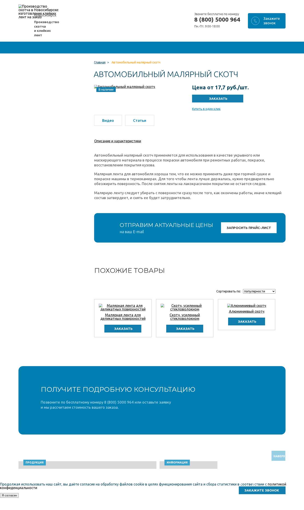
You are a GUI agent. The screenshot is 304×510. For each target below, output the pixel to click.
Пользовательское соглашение (245, 507)
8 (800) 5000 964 (217, 19)
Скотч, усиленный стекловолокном (185, 316)
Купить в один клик (206, 109)
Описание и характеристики (117, 141)
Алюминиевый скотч (246, 311)
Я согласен (9, 495)
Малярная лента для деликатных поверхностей (123, 316)
